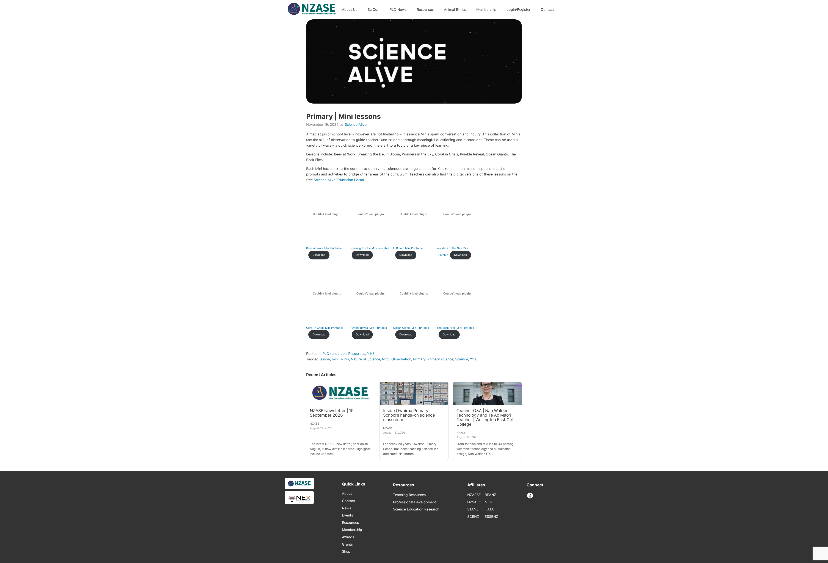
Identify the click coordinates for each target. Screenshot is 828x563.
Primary (419, 359)
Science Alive (356, 124)
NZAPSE (474, 495)
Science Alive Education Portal (339, 180)
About (347, 493)
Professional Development (414, 502)
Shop (346, 551)
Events (347, 515)
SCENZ (473, 516)
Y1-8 (371, 353)
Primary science (440, 359)
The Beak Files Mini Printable (455, 327)
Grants (347, 544)
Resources (425, 9)
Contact (547, 9)
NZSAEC (474, 502)
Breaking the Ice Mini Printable (369, 248)
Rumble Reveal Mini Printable (368, 327)
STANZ (472, 509)
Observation (401, 359)
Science (461, 359)
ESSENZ (491, 516)
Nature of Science (365, 359)
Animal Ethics (455, 9)
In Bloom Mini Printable (408, 248)
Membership (486, 9)
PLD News (398, 9)
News (346, 508)
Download (318, 254)
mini (335, 359)
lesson (325, 359)
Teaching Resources (409, 495)
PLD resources (334, 353)
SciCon (373, 9)
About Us (349, 9)
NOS (385, 359)
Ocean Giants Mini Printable (411, 327)
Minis (344, 359)
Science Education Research (416, 509)
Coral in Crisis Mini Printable (324, 327)
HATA (489, 509)
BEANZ (490, 495)
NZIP (488, 502)
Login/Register (518, 9)
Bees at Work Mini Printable (324, 248)
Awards (348, 537)
